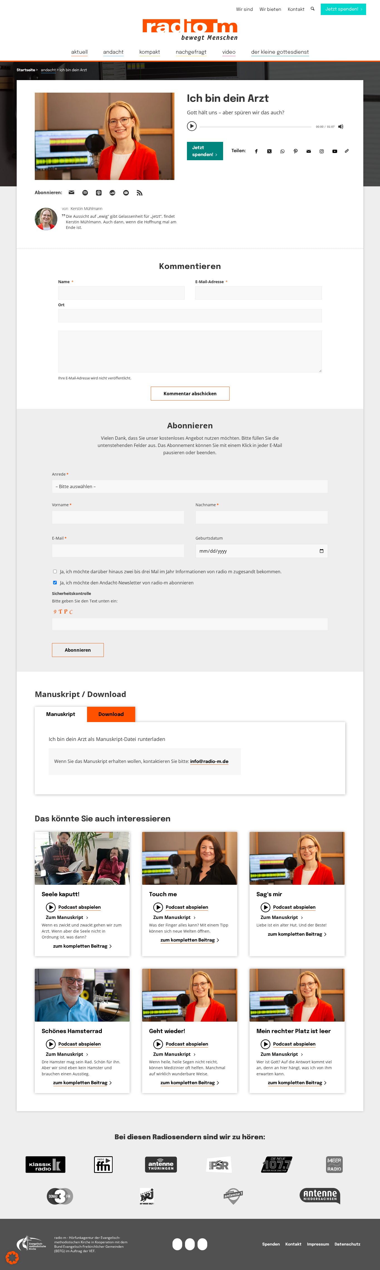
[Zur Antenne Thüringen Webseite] (161, 1164)
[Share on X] (269, 151)
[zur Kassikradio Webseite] (45, 1164)
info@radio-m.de (209, 761)
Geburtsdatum (209, 538)
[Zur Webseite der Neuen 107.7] (276, 1164)
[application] (266, 126)
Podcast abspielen (79, 907)
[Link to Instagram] (322, 151)
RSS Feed (140, 193)
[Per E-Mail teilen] (309, 151)
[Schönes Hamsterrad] (82, 995)
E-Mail (59, 538)
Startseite (26, 70)
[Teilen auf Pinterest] (295, 151)
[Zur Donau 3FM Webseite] (60, 1196)
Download (111, 714)
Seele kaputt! (61, 895)
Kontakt (296, 9)
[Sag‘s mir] (297, 858)
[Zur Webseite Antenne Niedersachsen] (320, 1196)
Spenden (271, 1244)
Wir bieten (270, 9)
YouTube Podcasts (126, 193)
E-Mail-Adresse (211, 281)
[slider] (255, 127)
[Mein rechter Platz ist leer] (297, 995)
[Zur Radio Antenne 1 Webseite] (233, 1196)
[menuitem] (244, 9)
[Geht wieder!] (189, 995)
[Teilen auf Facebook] (256, 151)
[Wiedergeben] (192, 126)
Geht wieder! (167, 1031)
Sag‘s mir (269, 895)
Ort (61, 304)
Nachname (207, 504)
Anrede (60, 474)
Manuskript (60, 714)
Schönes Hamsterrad (72, 1031)
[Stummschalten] (341, 126)
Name (65, 281)
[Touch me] (189, 858)
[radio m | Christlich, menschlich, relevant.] (190, 30)
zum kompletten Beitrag (80, 946)
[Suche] (312, 9)
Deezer (112, 193)
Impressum (318, 1244)
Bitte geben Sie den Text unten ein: (85, 597)
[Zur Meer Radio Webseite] (334, 1164)
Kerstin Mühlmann (86, 208)
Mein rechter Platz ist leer (293, 1031)
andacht (48, 70)
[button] (12, 1258)
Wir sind (244, 9)
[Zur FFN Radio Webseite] (103, 1164)
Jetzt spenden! (202, 151)
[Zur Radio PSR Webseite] (219, 1164)
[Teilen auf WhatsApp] (282, 151)
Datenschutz (347, 1244)
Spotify (85, 193)
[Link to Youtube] (335, 151)
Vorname (61, 504)
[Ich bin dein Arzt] (104, 136)
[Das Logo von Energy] (147, 1196)
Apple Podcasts (99, 193)
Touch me (163, 895)
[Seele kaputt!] (82, 858)
